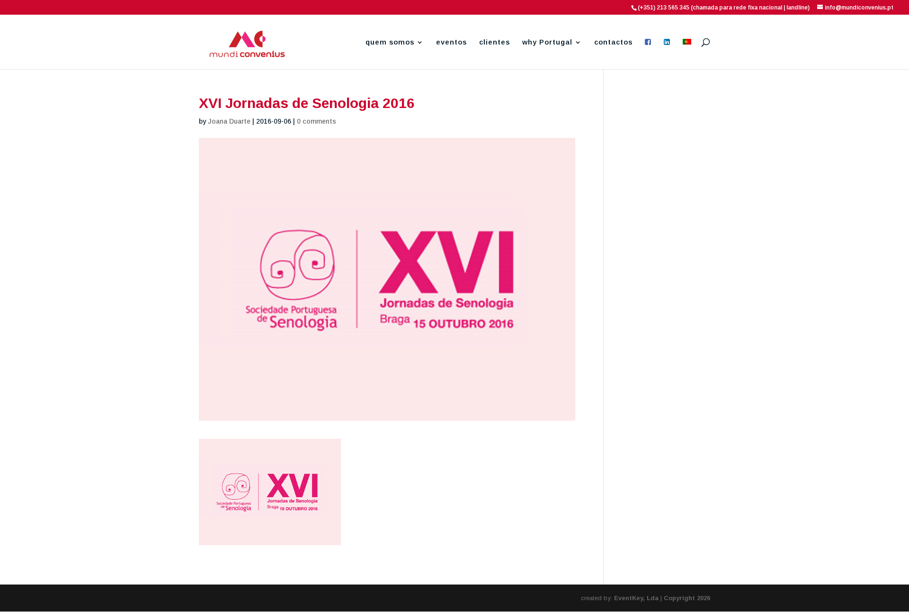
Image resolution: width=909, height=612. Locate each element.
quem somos (389, 42)
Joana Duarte (229, 121)
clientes (494, 42)
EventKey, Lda (636, 598)
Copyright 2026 (687, 598)
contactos (613, 42)
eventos (451, 42)
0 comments (316, 121)
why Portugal (547, 42)
